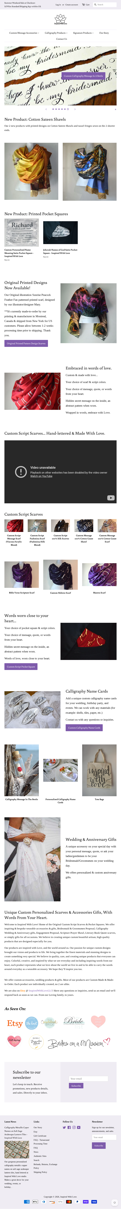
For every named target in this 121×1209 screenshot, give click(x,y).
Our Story (104, 32)
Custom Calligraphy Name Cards (84, 727)
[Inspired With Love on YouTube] (78, 1128)
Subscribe (76, 1085)
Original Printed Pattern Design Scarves (26, 343)
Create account (71, 4)
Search (36, 1160)
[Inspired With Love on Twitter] (64, 1128)
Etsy (35, 1132)
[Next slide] (75, 109)
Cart (88, 4)
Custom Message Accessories (23, 32)
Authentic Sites (40, 1156)
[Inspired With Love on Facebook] (69, 1128)
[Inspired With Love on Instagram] (74, 1128)
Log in (58, 4)
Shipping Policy (40, 1172)
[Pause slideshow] (115, 109)
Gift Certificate (40, 1136)
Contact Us (61, 38)
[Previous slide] (46, 109)
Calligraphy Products (55, 32)
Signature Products (82, 32)
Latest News (10, 1121)
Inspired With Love (68, 1197)
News (36, 1152)
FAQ (36, 1148)
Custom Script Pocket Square (21, 666)
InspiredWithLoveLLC (40, 990)
